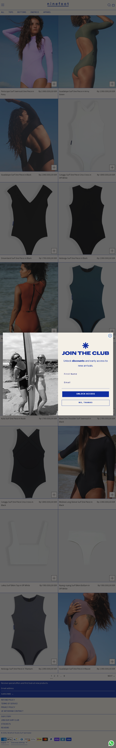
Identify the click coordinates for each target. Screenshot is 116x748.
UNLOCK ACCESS (85, 394)
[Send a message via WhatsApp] (111, 743)
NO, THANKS (86, 403)
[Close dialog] (110, 335)
